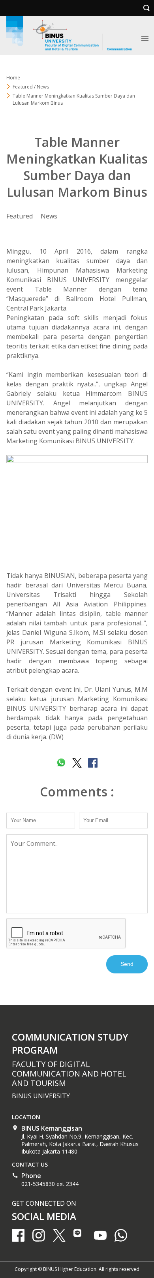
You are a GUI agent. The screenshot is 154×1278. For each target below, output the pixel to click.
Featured (19, 216)
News (49, 216)
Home (13, 77)
